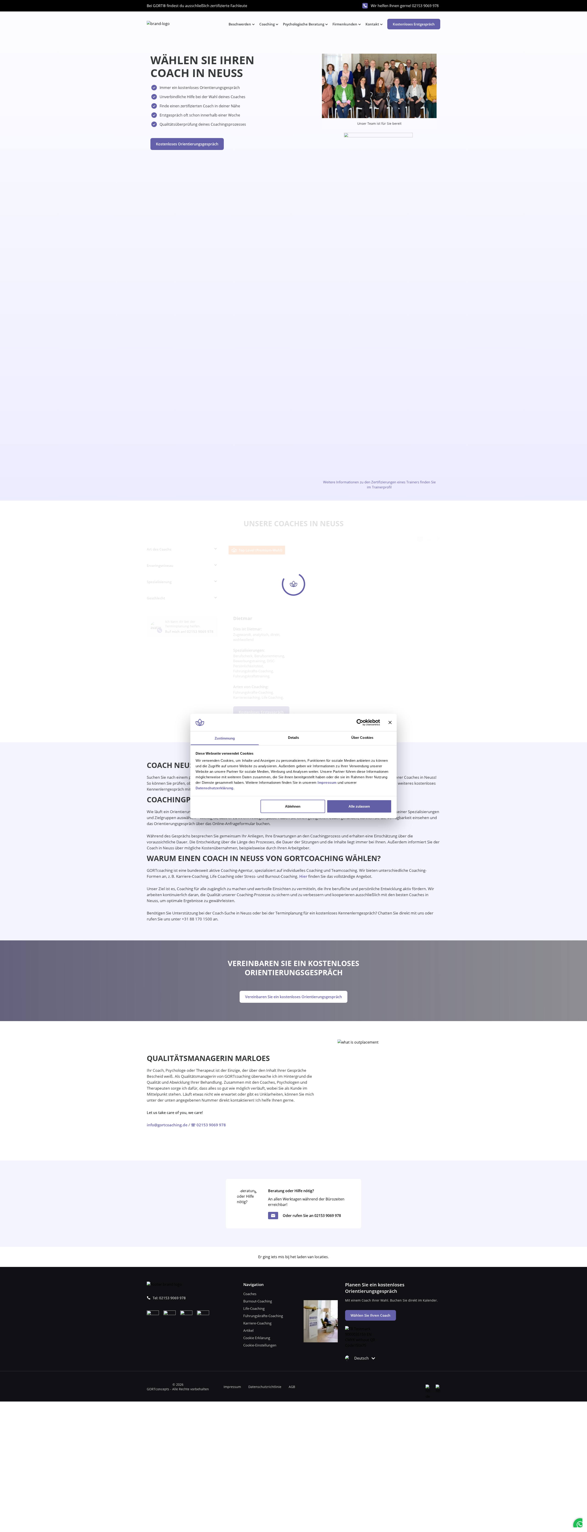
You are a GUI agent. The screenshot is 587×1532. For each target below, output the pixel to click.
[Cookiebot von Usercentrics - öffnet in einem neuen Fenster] (360, 722)
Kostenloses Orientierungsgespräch (187, 144)
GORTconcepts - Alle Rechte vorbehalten (178, 1389)
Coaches (249, 1293)
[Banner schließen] (390, 722)
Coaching (267, 24)
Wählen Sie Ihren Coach (370, 1315)
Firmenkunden (344, 24)
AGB (292, 1387)
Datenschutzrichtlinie (264, 1387)
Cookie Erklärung (256, 1337)
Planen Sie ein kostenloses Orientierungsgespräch (374, 1288)
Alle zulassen (359, 806)
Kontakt (372, 24)
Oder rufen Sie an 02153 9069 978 (312, 1215)
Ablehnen (292, 806)
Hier (303, 876)
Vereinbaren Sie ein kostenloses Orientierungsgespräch (293, 996)
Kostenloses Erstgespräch (414, 24)
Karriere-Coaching (257, 1323)
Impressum (232, 1387)
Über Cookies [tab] (362, 738)
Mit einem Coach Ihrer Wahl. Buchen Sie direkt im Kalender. (391, 1300)
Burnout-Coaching (257, 1301)
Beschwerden (240, 24)
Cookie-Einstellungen (259, 1345)
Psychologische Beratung (303, 24)
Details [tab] (293, 738)
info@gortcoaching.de (167, 1125)
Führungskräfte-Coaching (263, 1315)
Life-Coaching (254, 1308)
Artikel (248, 1330)
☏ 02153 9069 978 (208, 1125)
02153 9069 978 (425, 5)
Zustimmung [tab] (225, 738)
